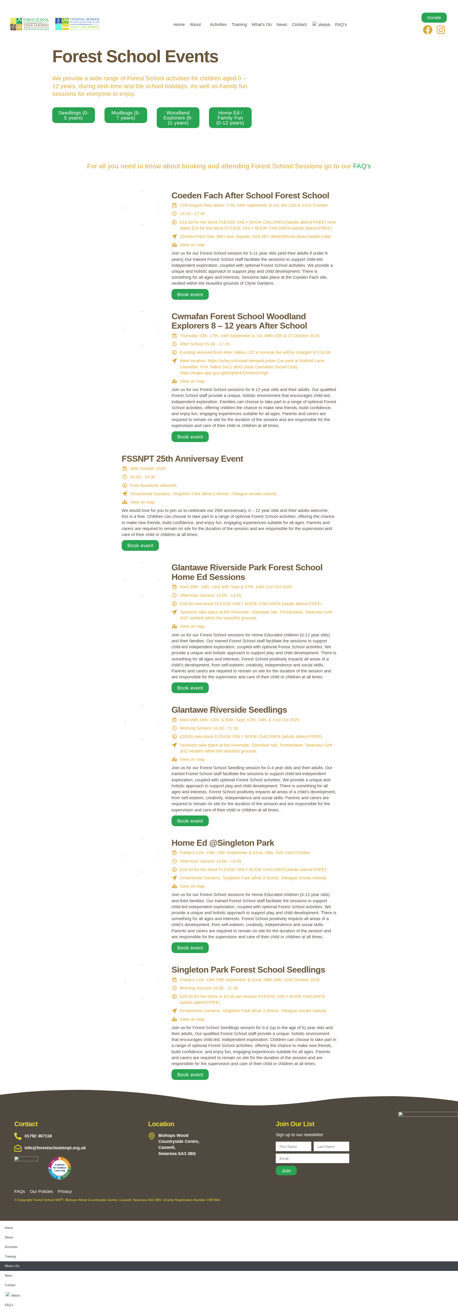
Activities (218, 24)
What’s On (262, 24)
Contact (299, 24)
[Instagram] (441, 30)
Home (179, 24)
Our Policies (41, 1191)
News (281, 24)
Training (239, 24)
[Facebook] (427, 30)
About (195, 24)
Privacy (65, 1191)
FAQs (19, 1191)
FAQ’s (341, 24)
